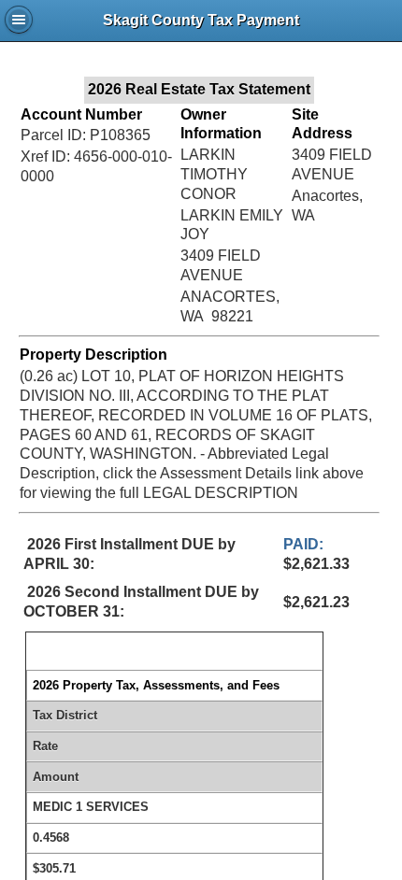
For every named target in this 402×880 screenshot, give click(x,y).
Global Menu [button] (19, 20)
